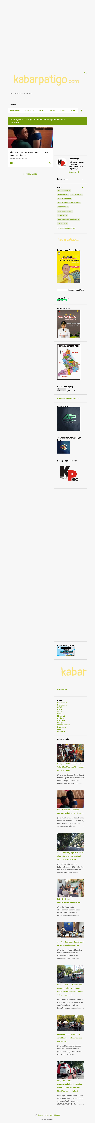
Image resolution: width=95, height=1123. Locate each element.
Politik (41, 110)
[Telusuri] (85, 73)
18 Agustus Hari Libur (65, 211)
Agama (62, 110)
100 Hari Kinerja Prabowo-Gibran (69, 203)
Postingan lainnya (30, 174)
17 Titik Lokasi (63, 207)
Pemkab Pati (15, 110)
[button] (49, 163)
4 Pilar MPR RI (62, 215)
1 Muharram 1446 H (64, 190)
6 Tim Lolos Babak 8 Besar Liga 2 (68, 219)
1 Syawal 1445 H (63, 195)
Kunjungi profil (74, 172)
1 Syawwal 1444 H (76, 195)
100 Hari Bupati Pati (64, 199)
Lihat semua (14, 122)
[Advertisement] (47, 16)
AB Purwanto (62, 223)
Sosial (73, 110)
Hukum (52, 110)
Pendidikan (29, 110)
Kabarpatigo (74, 159)
